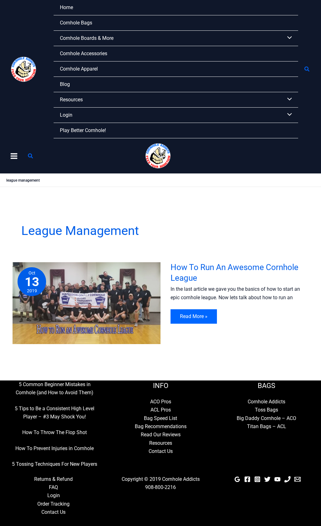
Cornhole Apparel (79, 69)
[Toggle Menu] (287, 38)
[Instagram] (257, 479)
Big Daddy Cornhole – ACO (266, 418)
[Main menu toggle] (14, 156)
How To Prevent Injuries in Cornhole (54, 448)
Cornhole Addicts (266, 402)
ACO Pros (160, 402)
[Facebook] (247, 479)
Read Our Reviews (161, 435)
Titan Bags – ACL (266, 426)
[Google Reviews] (237, 479)
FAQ (53, 487)
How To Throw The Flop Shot (54, 432)
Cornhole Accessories (83, 53)
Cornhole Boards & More (86, 38)
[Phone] (287, 479)
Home (66, 7)
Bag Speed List (160, 418)
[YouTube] (277, 479)
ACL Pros (160, 410)
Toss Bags (266, 410)
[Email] (297, 479)
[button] (307, 69)
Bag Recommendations (161, 426)
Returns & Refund (53, 479)
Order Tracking (53, 504)
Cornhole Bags (76, 23)
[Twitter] (267, 479)
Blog (65, 84)
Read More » (194, 318)
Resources (71, 100)
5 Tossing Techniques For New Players (54, 464)
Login (66, 115)
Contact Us (161, 451)
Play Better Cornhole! (83, 130)
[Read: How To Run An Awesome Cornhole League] (86, 303)
